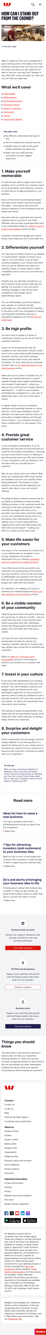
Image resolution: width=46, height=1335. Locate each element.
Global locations (11, 1169)
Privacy (7, 1191)
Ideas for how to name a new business (20, 815)
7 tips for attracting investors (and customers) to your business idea (22, 848)
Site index (8, 1199)
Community (8, 112)
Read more (10, 831)
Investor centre (11, 1139)
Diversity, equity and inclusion (18, 1160)
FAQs (6, 1113)
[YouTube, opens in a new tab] (17, 1213)
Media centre (10, 1144)
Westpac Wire (10, 1148)
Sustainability (10, 1152)
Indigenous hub (11, 1156)
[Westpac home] (7, 4)
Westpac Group (11, 1131)
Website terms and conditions (18, 1195)
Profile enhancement (12, 101)
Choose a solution (23, 987)
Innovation (9, 1173)
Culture (6, 115)
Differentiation (10, 97)
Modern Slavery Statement (16, 1204)
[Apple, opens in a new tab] (29, 1220)
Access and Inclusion (13, 1183)
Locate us (8, 1109)
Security (8, 1187)
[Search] (33, 4)
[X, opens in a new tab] (12, 1213)
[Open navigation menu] (40, 4)
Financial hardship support (16, 1117)
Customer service (11, 104)
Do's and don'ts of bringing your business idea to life (22, 881)
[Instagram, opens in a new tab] (28, 1213)
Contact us (9, 1104)
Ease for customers (12, 108)
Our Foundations (11, 1164)
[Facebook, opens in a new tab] (6, 1213)
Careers (8, 1135)
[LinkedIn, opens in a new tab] (23, 1213)
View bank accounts (23, 948)
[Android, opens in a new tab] (12, 1220)
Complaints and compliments (17, 1121)
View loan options (23, 1026)
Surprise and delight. (12, 119)
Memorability (9, 93)
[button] (40, 1331)
